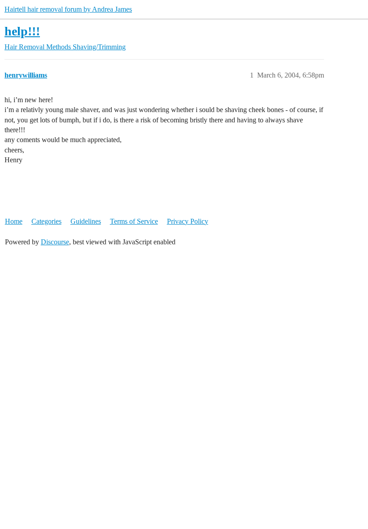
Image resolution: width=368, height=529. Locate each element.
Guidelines (85, 221)
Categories (46, 221)
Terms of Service (134, 221)
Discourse (55, 242)
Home (13, 221)
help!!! (22, 31)
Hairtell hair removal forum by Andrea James (68, 9)
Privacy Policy (187, 221)
